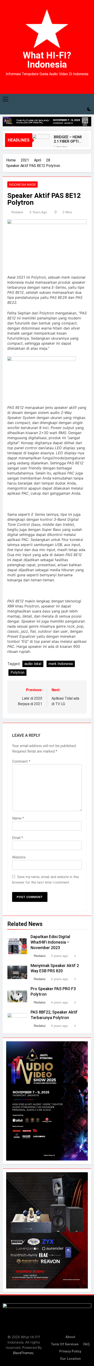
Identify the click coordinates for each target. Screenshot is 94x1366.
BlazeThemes (23, 1353)
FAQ (86, 1344)
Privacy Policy (70, 1351)
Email (17, 838)
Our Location (70, 1359)
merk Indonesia (61, 664)
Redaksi (17, 212)
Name (18, 818)
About (70, 1337)
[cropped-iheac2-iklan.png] (47, 121)
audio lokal (32, 664)
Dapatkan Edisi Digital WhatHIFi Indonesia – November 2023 (50, 942)
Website (19, 857)
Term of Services (65, 1344)
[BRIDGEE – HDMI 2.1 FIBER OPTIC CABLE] (40, 143)
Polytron (17, 672)
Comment (21, 761)
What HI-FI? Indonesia (47, 60)
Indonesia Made (22, 184)
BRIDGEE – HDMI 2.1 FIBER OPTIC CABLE (68, 139)
